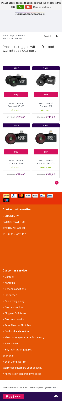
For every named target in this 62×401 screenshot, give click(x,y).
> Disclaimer (10, 295)
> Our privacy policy (13, 301)
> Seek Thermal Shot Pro (17, 325)
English (47, 36)
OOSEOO (54, 387)
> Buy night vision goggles (17, 349)
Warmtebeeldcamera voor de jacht (22, 367)
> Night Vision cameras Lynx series (22, 373)
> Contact (8, 276)
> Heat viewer (10, 343)
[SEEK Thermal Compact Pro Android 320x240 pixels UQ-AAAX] (16, 136)
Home (5, 35)
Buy (16, 94)
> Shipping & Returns (14, 313)
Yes (20, 7)
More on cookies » (42, 7)
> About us (9, 282)
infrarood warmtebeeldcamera (14, 36)
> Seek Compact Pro (14, 361)
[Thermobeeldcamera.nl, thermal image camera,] (31, 13)
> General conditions (14, 289)
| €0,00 (15, 396)
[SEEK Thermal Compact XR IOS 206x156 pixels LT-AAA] (16, 79)
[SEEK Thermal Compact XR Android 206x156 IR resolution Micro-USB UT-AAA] (46, 79)
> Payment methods (14, 307)
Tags (12, 35)
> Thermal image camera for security (23, 337)
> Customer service (13, 319)
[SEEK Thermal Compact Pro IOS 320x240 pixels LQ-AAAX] (46, 136)
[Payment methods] (31, 198)
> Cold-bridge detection (16, 331)
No (28, 7)
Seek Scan (8, 355)
